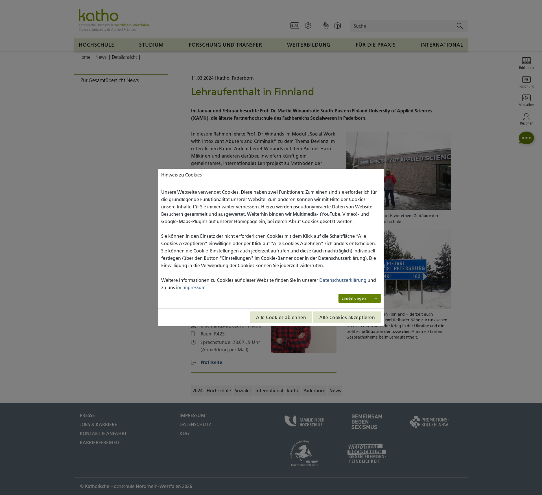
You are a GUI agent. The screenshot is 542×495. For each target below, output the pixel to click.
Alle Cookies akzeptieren (347, 317)
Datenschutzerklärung (342, 280)
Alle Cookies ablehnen (281, 317)
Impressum (194, 287)
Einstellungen (354, 298)
